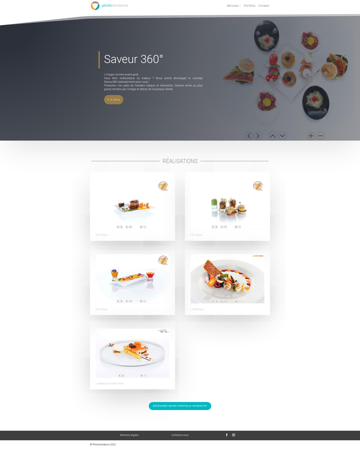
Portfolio (250, 5)
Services (232, 5)
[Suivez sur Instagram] (233, 435)
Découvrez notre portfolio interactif (180, 406)
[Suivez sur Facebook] (227, 435)
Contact (263, 5)
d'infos (115, 99)
